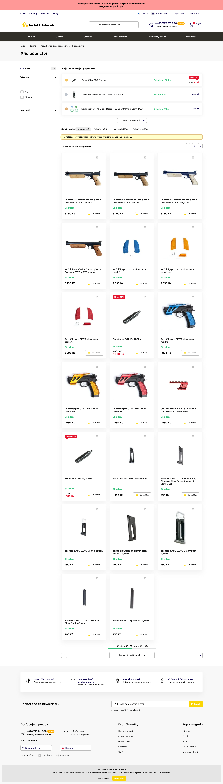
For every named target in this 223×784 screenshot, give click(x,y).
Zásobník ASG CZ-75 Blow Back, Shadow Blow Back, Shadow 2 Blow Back (178, 481)
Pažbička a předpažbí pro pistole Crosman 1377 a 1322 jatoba (83, 270)
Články (55, 13)
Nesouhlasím (104, 778)
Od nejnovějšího (140, 129)
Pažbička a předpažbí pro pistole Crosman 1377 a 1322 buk (83, 201)
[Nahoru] (64, 655)
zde (168, 773)
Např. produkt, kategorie (108, 25)
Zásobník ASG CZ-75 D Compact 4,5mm (103, 94)
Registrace (179, 13)
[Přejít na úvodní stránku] (37, 25)
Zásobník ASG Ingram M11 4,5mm (131, 620)
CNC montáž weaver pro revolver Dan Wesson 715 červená (179, 410)
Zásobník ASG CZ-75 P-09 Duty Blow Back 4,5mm (82, 622)
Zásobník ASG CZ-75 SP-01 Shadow (84, 550)
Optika (186, 736)
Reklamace (124, 741)
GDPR (121, 752)
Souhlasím (119, 778)
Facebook (47, 755)
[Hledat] (92, 24)
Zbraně (33, 46)
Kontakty (33, 13)
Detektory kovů (190, 752)
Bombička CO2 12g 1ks (93, 80)
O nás (23, 13)
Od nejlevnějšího (101, 129)
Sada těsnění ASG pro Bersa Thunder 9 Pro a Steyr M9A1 (112, 109)
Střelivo (186, 741)
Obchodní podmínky (128, 731)
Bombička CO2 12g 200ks (127, 339)
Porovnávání (162, 13)
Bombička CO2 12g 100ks (78, 478)
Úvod (22, 46)
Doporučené (83, 129)
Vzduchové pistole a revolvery (54, 46)
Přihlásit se (194, 13)
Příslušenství (189, 746)
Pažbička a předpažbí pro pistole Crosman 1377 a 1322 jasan (179, 201)
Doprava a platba (127, 736)
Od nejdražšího (121, 129)
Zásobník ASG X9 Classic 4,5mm (130, 478)
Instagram (65, 755)
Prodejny (44, 13)
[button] (132, 120)
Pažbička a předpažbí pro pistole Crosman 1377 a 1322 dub (131, 201)
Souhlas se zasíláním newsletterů (126, 710)
